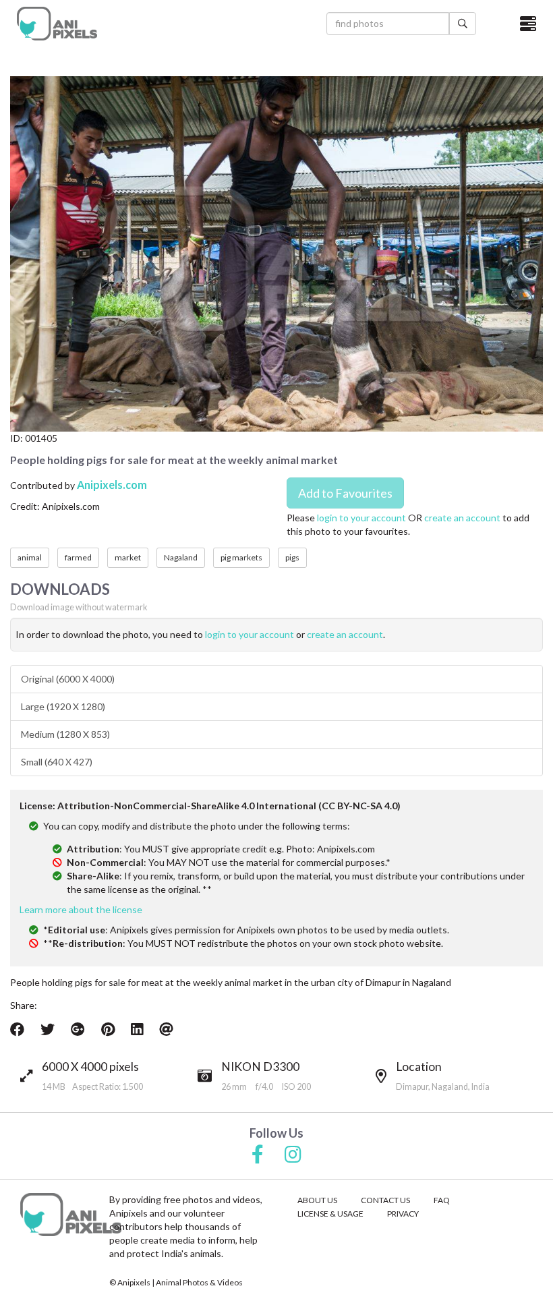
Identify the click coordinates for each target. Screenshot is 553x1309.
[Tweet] (47, 1029)
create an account (462, 517)
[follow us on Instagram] (293, 1155)
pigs (292, 557)
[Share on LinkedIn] (137, 1029)
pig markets (241, 557)
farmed (78, 557)
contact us (385, 1200)
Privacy (403, 1214)
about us (317, 1200)
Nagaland (181, 557)
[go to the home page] (57, 23)
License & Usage (330, 1214)
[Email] (166, 1029)
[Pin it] (108, 1029)
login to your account (361, 517)
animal (30, 557)
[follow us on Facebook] (258, 1155)
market (128, 557)
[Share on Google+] (78, 1029)
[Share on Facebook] (17, 1029)
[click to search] (462, 23)
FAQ (442, 1200)
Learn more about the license (81, 909)
